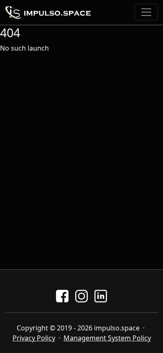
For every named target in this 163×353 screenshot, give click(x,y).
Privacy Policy (34, 338)
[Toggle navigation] (146, 12)
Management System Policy (107, 338)
